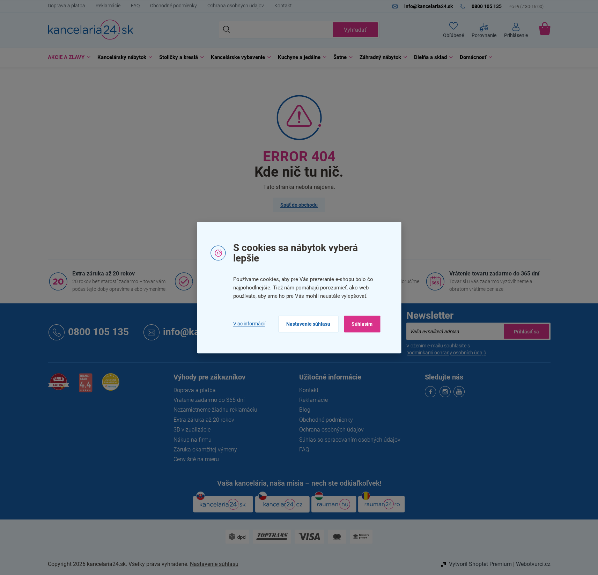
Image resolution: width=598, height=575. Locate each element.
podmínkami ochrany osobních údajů (446, 352)
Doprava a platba (66, 5)
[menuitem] (67, 57)
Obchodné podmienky (173, 5)
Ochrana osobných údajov (235, 5)
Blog (304, 409)
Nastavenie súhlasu (308, 324)
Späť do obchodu (299, 205)
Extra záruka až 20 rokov (103, 273)
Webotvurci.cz (533, 564)
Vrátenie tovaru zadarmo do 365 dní (494, 273)
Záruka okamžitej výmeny (205, 449)
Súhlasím (362, 324)
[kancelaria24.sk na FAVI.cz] (58, 385)
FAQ (135, 5)
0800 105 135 (98, 332)
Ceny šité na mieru (196, 459)
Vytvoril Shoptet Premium (480, 564)
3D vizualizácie (192, 429)
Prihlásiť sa (526, 331)
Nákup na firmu (193, 439)
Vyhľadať (355, 30)
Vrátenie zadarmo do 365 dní (209, 400)
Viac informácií (249, 324)
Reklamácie (108, 5)
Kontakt (283, 5)
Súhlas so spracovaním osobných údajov (349, 439)
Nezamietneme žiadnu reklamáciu (215, 409)
